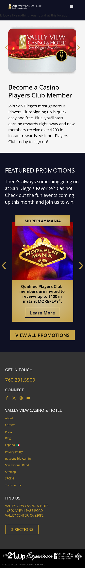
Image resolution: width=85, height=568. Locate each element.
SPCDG (9, 478)
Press (8, 431)
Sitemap (10, 472)
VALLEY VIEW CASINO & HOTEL (28, 564)
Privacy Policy (14, 452)
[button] (72, 7)
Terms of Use (14, 485)
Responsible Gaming (18, 458)
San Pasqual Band (17, 465)
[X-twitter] (14, 398)
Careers (10, 425)
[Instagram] (21, 398)
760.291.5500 (20, 379)
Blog (8, 438)
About (9, 418)
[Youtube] (28, 398)
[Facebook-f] (7, 398)
